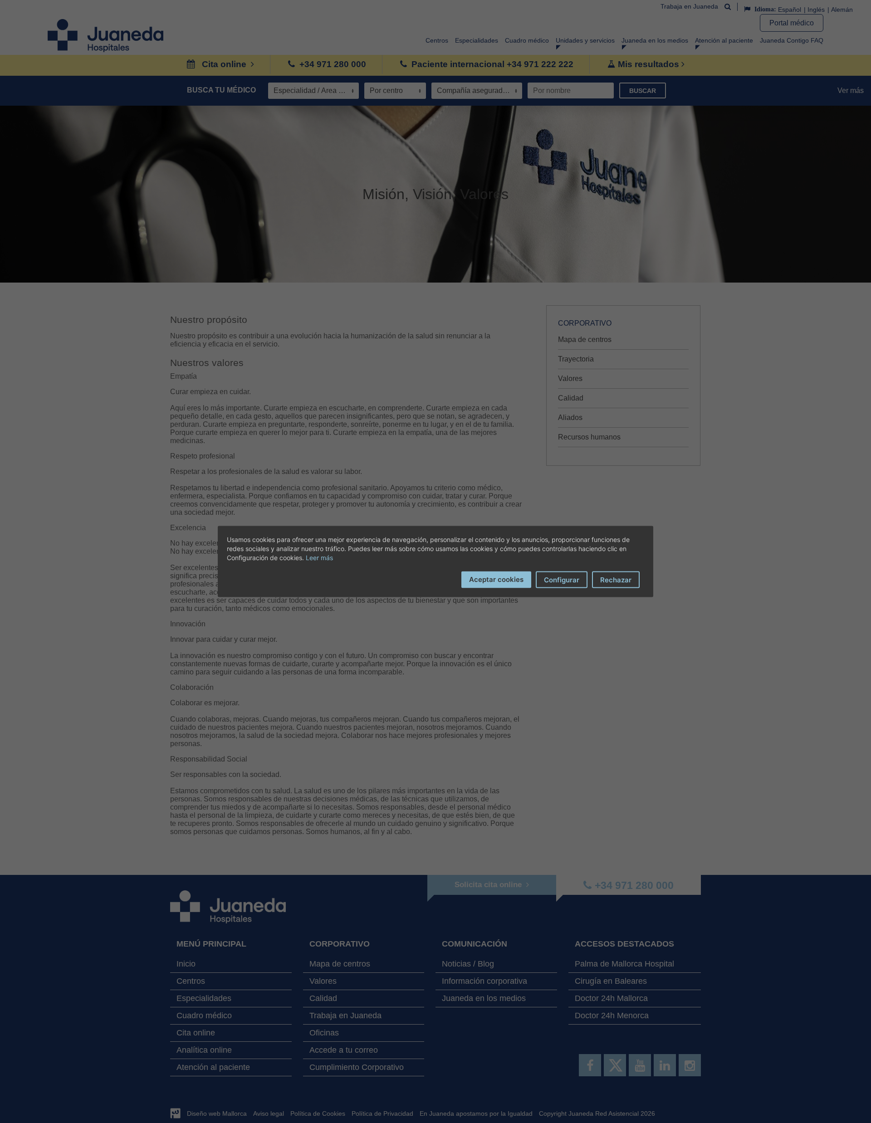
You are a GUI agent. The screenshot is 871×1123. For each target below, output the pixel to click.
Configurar (561, 580)
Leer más (319, 558)
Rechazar (615, 580)
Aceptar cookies (496, 579)
